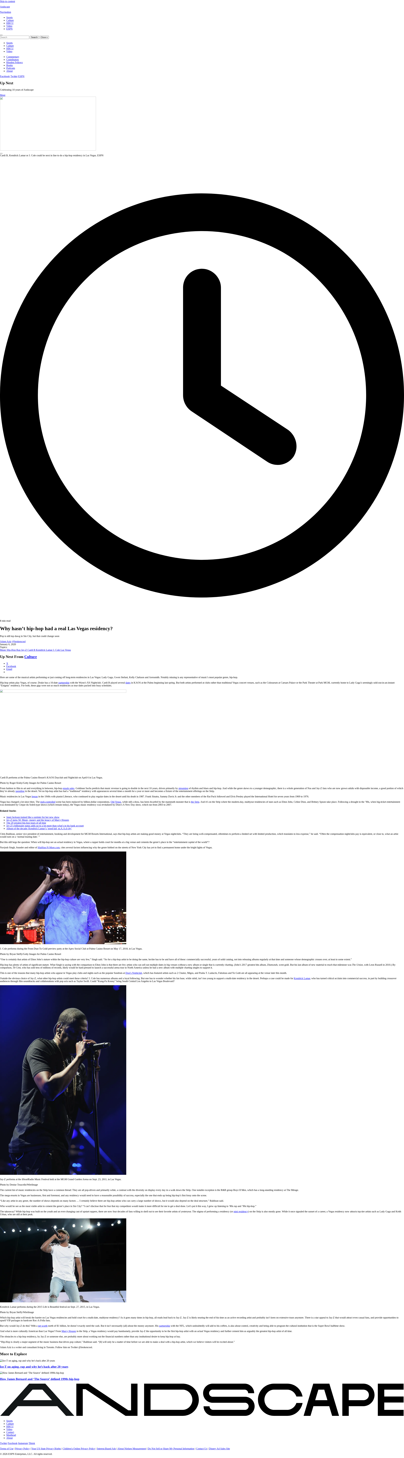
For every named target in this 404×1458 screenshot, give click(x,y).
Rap (18, 650)
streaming (183, 788)
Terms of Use (6, 1448)
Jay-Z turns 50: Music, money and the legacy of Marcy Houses (37, 820)
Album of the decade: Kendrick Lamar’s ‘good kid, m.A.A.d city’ (39, 828)
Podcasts (10, 68)
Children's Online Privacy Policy (79, 1448)
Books (9, 65)
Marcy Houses (69, 1331)
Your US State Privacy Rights (46, 1448)
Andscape (5, 6)
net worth (43, 1325)
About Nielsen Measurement (131, 1448)
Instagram (23, 1443)
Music (3, 650)
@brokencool (19, 641)
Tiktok (32, 1443)
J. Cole (57, 650)
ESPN (9, 28)
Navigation (5, 12)
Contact (10, 1432)
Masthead (11, 1435)
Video (9, 26)
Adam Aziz (5, 641)
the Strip (195, 802)
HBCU (10, 23)
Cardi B (31, 650)
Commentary (12, 56)
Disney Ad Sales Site (219, 1448)
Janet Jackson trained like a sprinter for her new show (32, 817)
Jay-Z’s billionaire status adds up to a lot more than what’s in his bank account (45, 825)
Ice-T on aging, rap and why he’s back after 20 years (34, 1366)
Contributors (12, 59)
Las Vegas (66, 650)
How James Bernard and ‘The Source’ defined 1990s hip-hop (39, 1379)
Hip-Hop (11, 650)
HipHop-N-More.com (49, 847)
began (35, 796)
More (2, 95)
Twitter (14, 76)
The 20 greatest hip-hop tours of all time (26, 823)
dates (128, 682)
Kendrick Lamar (44, 650)
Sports (9, 17)
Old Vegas (116, 802)
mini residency (241, 1211)
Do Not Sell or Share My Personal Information (171, 1448)
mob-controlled (47, 802)
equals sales (68, 788)
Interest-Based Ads (106, 1448)
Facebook (5, 76)
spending (19, 791)
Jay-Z (24, 650)
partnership (63, 682)
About (9, 71)
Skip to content (7, 1)
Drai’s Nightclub (133, 973)
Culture (10, 20)
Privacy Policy (22, 1448)
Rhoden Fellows (14, 62)
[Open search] (1, 35)
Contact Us (201, 1448)
